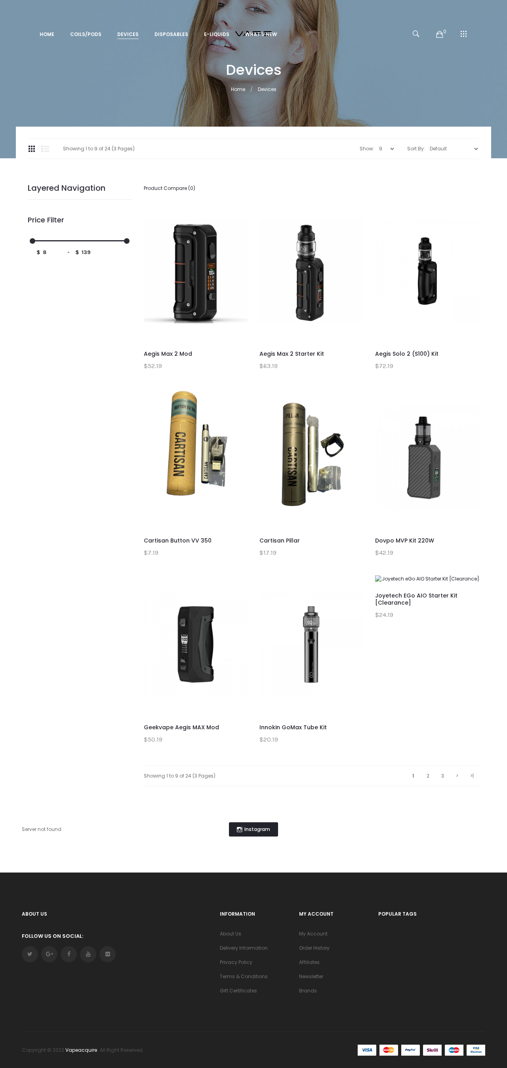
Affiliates (309, 962)
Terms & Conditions (244, 976)
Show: (367, 148)
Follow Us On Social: (52, 936)
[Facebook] (69, 954)
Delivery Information (244, 948)
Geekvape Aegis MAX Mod (181, 727)
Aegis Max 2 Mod (168, 353)
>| (472, 775)
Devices (267, 89)
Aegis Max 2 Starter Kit (291, 353)
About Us (230, 933)
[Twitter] (30, 954)
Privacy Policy (236, 962)
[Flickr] (107, 954)
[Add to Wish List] (236, 218)
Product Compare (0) (169, 188)
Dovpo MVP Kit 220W (404, 540)
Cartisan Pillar (279, 540)
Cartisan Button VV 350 (178, 540)
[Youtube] (88, 954)
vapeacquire (81, 1050)
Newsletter (311, 976)
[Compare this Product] (236, 235)
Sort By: (416, 148)
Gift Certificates (238, 990)
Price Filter (46, 220)
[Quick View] (236, 253)
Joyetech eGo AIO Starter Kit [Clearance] (416, 599)
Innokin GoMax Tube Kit (293, 727)
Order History (314, 948)
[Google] (49, 954)
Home (238, 89)
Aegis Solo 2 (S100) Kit (406, 353)
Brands (308, 990)
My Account (313, 933)
